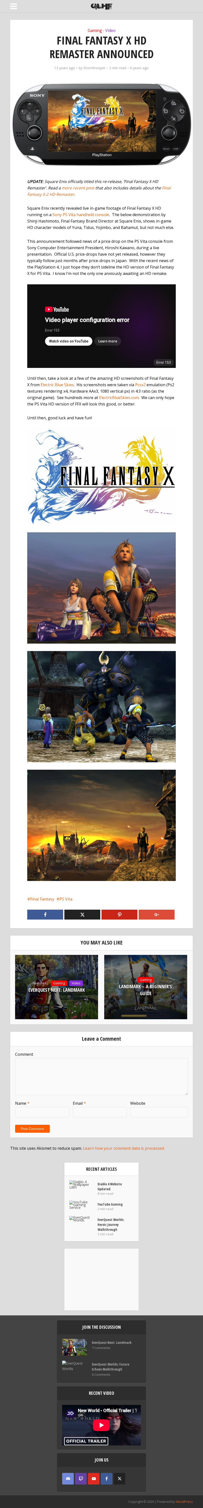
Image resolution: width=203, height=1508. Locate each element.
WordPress (184, 1501)
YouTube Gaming (110, 1204)
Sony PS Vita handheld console (80, 214)
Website (137, 1103)
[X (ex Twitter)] (119, 1479)
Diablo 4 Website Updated (110, 1186)
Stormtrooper (94, 68)
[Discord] (68, 1479)
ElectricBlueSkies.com (119, 397)
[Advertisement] (101, 1279)
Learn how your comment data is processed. (124, 1148)
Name (22, 1103)
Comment (24, 1054)
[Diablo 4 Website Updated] (83, 1184)
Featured (39, 983)
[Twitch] (81, 1479)
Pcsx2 (140, 384)
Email (79, 1103)
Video (110, 30)
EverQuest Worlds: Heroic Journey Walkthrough (111, 1224)
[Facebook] (106, 1479)
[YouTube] (94, 1479)
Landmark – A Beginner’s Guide (145, 990)
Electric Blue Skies (57, 384)
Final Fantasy (42, 899)
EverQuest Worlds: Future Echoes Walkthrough (110, 1367)
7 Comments (101, 1348)
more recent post (78, 188)
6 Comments (101, 1375)
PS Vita (65, 899)
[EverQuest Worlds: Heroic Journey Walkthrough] (83, 1218)
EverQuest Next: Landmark (56, 990)
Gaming (95, 30)
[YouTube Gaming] (83, 1205)
